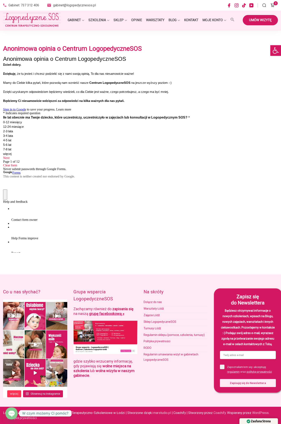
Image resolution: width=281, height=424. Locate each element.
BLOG (172, 20)
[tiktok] (244, 5)
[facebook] (229, 5)
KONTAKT (191, 20)
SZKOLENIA (97, 20)
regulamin (233, 371)
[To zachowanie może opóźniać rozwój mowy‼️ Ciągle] (56, 373)
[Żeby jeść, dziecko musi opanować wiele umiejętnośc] (35, 373)
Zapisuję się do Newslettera (248, 383)
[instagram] (237, 5)
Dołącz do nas (153, 302)
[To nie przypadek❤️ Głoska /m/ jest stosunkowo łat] (13, 373)
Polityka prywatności (157, 341)
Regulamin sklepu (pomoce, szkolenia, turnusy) (174, 334)
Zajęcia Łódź (152, 315)
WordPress (260, 413)
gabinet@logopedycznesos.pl (74, 5)
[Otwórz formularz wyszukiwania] (264, 5)
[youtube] (251, 5)
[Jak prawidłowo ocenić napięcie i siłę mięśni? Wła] (35, 316)
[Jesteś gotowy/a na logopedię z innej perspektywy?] (13, 344)
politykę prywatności (259, 371)
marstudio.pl (162, 413)
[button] (275, 50)
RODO (147, 347)
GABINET (74, 20)
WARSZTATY (155, 20)
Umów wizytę (260, 20)
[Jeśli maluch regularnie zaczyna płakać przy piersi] (35, 344)
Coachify (220, 413)
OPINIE (136, 20)
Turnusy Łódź (152, 328)
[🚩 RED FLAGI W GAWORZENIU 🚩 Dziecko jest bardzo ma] (13, 316)
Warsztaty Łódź (154, 308)
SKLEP (119, 20)
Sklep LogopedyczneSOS (160, 321)
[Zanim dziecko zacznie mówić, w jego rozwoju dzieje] (56, 344)
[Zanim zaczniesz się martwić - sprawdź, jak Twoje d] (56, 316)
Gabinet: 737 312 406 (23, 5)
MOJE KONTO (212, 20)
